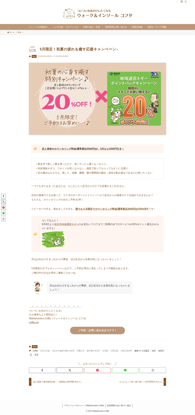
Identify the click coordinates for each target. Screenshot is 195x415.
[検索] (186, 1)
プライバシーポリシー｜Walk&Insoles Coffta (84, 405)
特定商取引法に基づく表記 (119, 405)
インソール (45, 351)
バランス (114, 351)
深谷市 (161, 351)
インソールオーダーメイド (63, 351)
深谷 (154, 351)
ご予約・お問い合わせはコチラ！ (97, 330)
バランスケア (126, 351)
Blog (34, 56)
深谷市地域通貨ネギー (66, 224)
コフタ (105, 351)
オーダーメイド (93, 351)
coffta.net (34, 322)
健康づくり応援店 (142, 351)
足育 (36, 355)
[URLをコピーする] (153, 370)
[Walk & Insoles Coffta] (97, 13)
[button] (42, 370)
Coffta (35, 351)
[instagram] (182, 1)
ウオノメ (80, 351)
